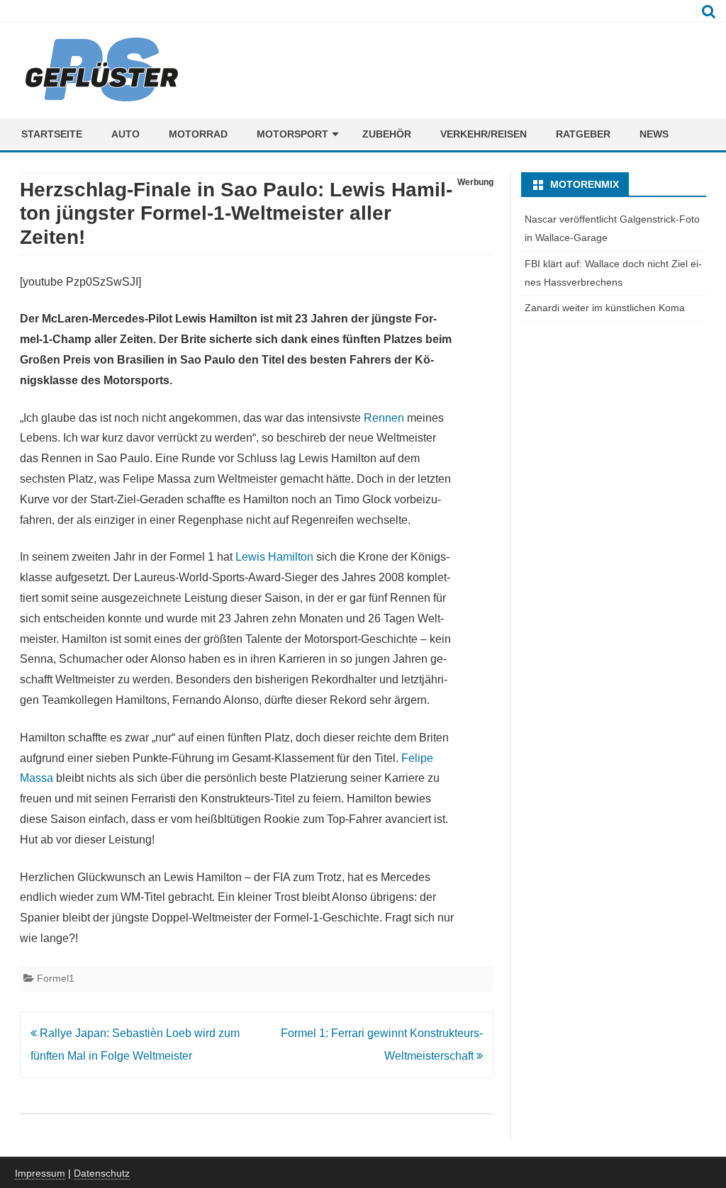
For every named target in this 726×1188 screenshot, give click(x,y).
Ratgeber (583, 134)
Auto (125, 134)
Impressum (40, 1173)
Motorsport (292, 134)
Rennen (384, 418)
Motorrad (198, 134)
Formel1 (55, 978)
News (654, 134)
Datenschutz (102, 1173)
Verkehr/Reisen (483, 134)
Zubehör (386, 134)
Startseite (51, 134)
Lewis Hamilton (274, 557)
